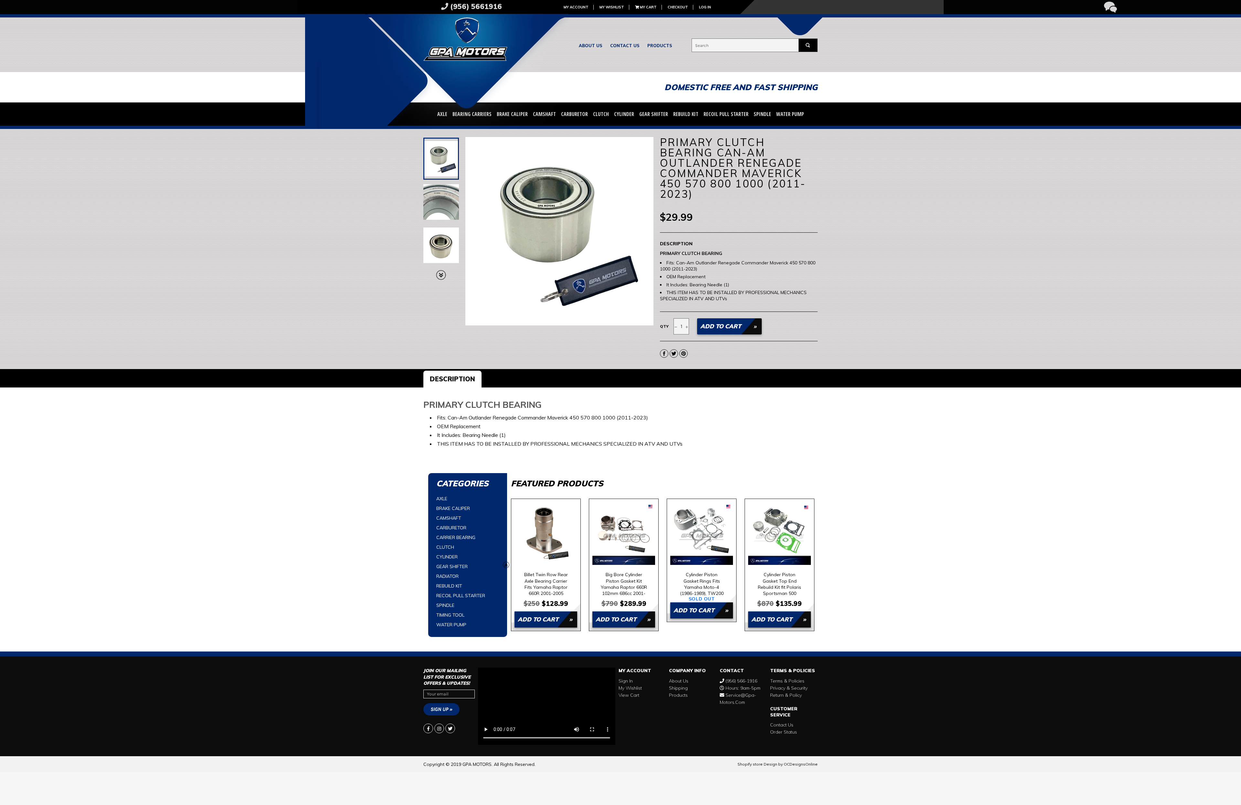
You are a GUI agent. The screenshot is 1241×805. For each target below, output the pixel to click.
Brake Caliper (512, 114)
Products (659, 45)
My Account (576, 7)
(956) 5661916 (475, 6)
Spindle (762, 114)
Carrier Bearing (455, 537)
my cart (648, 7)
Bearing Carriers (472, 114)
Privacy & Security (789, 688)
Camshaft (544, 114)
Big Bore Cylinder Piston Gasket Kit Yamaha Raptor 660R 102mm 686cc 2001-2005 (624, 584)
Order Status (783, 732)
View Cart (629, 695)
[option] (546, 565)
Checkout (678, 7)
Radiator (447, 576)
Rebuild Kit (685, 114)
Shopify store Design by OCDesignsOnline (777, 764)
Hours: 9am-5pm (742, 688)
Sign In (626, 681)
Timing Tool (450, 615)
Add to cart (538, 619)
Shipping (678, 688)
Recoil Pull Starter (726, 114)
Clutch (601, 114)
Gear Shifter (653, 114)
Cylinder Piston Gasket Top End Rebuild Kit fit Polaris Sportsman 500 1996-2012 (779, 584)
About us (590, 45)
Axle (442, 114)
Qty (664, 326)
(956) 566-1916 (740, 681)
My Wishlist (611, 7)
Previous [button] (506, 565)
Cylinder (624, 114)
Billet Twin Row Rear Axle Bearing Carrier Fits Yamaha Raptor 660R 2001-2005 (546, 584)
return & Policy (786, 695)
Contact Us (625, 45)
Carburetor (574, 114)
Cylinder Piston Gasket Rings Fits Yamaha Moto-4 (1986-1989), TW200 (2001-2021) (702, 584)
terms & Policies (787, 681)
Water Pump (790, 114)
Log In (705, 7)
